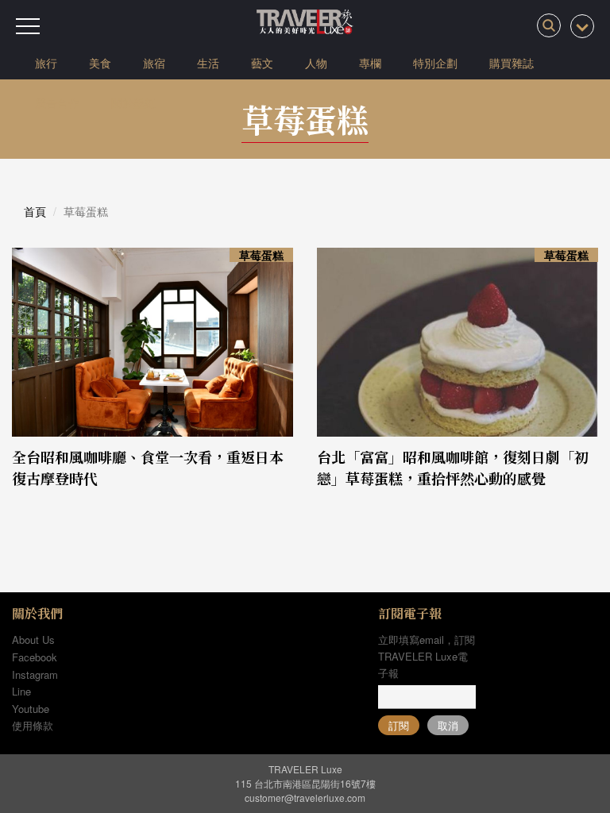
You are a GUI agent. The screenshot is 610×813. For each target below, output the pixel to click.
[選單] (28, 26)
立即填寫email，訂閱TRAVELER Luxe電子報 (426, 656)
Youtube (30, 708)
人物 (316, 63)
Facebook (34, 657)
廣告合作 (57, 102)
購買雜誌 (511, 63)
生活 (208, 63)
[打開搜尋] (549, 25)
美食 (100, 63)
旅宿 (154, 63)
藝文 (262, 63)
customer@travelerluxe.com (305, 797)
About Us (33, 639)
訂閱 (398, 725)
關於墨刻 (133, 102)
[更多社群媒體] (582, 26)
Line (21, 691)
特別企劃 (435, 63)
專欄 (370, 63)
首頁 (35, 211)
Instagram (35, 674)
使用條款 (32, 725)
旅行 (46, 63)
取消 (448, 725)
